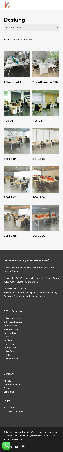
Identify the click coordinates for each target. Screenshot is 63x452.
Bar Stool (8, 340)
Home (7, 39)
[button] (57, 5)
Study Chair (9, 344)
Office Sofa (9, 351)
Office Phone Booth (13, 318)
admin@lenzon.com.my (34, 296)
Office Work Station (13, 322)
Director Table (11, 325)
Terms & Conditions (13, 411)
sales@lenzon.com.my (21, 292)
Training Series (11, 358)
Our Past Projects (12, 384)
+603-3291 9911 (19, 288)
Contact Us (9, 392)
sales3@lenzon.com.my (45, 292)
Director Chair (10, 333)
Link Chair (8, 355)
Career (7, 388)
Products (18, 39)
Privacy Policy (10, 407)
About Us (8, 380)
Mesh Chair (9, 336)
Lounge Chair (10, 347)
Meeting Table (11, 329)
